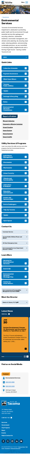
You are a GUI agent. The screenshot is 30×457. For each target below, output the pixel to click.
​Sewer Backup (7, 130)
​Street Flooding (8, 127)
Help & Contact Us (7, 435)
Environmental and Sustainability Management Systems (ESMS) (12, 290)
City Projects (6, 427)
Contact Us (6, 417)
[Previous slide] (25, 356)
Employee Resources (15, 448)
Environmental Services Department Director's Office (13, 248)
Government (5, 425)
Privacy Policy (22, 446)
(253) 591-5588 (10, 382)
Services (4, 422)
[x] (8, 441)
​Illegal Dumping (8, 134)
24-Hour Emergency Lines (10, 243)
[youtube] (21, 441)
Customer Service (8, 231)
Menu (5, 57)
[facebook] (3, 441)
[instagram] (12, 441)
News (3, 430)
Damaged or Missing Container (13, 124)
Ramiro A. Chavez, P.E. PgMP (11, 302)
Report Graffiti (7, 137)
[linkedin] (17, 441)
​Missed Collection (8, 121)
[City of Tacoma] (7, 2)
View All (4, 314)
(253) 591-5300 (10, 386)
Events (4, 433)
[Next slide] (27, 356)
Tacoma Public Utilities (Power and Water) (12, 237)
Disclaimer (7, 448)
